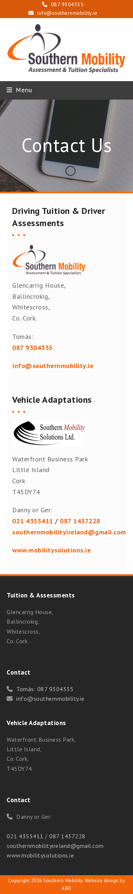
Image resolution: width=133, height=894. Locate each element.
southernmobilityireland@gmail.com (69, 532)
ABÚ (66, 888)
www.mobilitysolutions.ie (40, 855)
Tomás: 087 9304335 (45, 689)
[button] (19, 90)
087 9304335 (67, 4)
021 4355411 (32, 521)
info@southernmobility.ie (67, 13)
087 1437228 (67, 836)
